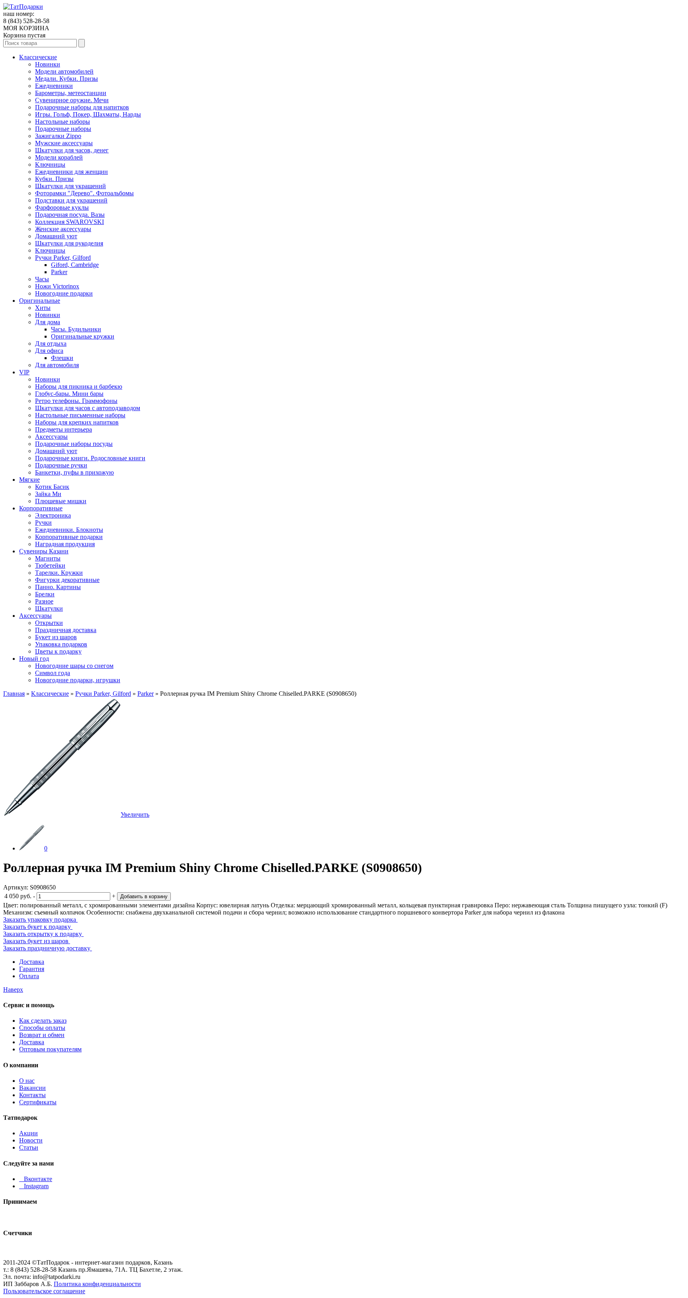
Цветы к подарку (58, 651)
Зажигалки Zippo (58, 135)
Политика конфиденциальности (97, 1283)
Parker (59, 272)
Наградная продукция (65, 544)
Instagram (34, 1186)
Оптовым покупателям (50, 1049)
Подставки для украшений (71, 200)
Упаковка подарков (61, 644)
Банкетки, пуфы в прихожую (74, 472)
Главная (14, 693)
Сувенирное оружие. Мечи (72, 100)
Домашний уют (56, 236)
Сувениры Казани (43, 551)
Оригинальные (39, 300)
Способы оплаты (42, 1027)
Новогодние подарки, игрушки (77, 680)
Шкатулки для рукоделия (69, 243)
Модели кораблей (59, 157)
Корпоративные (41, 508)
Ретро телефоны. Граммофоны (76, 400)
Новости (31, 1140)
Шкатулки (49, 608)
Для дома (47, 322)
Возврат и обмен (41, 1034)
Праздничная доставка (65, 630)
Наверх (13, 989)
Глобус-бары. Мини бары (69, 393)
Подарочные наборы (63, 128)
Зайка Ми (48, 493)
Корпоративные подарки (69, 536)
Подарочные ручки (61, 465)
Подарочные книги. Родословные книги (90, 458)
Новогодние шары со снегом (74, 665)
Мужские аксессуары (64, 143)
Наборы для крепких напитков (77, 422)
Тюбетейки (50, 565)
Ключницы (50, 164)
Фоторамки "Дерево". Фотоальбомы (84, 193)
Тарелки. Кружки (59, 572)
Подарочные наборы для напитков (82, 107)
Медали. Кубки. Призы (66, 78)
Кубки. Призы (54, 178)
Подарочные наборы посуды (74, 443)
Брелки (45, 594)
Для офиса (49, 350)
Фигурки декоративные (67, 579)
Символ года (52, 672)
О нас (27, 1080)
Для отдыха (50, 343)
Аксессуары (51, 436)
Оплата (29, 976)
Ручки (43, 522)
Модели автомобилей (64, 71)
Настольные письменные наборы (80, 415)
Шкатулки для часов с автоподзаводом (87, 408)
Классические (38, 57)
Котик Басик (52, 486)
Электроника (53, 515)
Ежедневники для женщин (71, 171)
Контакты (32, 1095)
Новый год (34, 658)
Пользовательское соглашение (44, 1291)
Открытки (49, 622)
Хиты (43, 307)
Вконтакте (35, 1178)
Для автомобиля (57, 365)
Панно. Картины (58, 587)
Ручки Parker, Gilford (63, 257)
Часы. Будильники (76, 329)
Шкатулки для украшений (70, 186)
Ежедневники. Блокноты (69, 529)
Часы (42, 279)
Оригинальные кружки (82, 336)
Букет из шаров (56, 637)
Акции (28, 1133)
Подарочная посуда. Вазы (70, 214)
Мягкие (29, 479)
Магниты (48, 558)
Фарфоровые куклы (62, 207)
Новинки (47, 64)
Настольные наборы (62, 121)
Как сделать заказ (42, 1020)
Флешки (62, 357)
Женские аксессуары (63, 229)
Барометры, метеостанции (70, 93)
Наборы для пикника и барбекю (78, 386)
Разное (44, 601)
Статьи (28, 1147)
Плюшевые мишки (60, 501)
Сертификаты (38, 1102)
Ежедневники (54, 85)
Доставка (31, 961)
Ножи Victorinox (57, 286)
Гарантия (31, 968)
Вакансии (32, 1087)
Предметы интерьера (63, 429)
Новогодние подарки (64, 293)
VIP (24, 372)
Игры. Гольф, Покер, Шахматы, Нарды (88, 114)
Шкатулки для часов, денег (72, 150)
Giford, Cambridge (75, 264)
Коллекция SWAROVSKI (69, 221)
